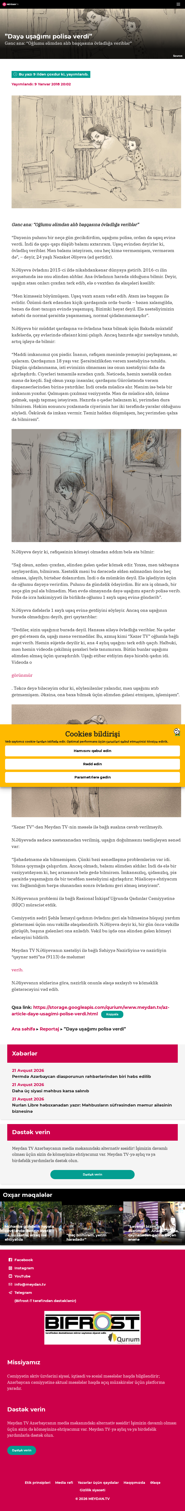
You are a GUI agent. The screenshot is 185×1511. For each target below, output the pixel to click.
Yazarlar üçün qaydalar (98, 1482)
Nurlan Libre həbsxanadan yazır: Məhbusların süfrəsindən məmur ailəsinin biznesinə (92, 1108)
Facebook (23, 1260)
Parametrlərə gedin (92, 777)
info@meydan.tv (30, 1284)
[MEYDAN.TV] (10, 4)
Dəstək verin (92, 1174)
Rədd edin (92, 764)
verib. (17, 970)
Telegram (23, 1292)
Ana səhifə (23, 1029)
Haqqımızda (134, 1482)
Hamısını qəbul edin (92, 750)
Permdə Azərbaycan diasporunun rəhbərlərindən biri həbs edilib (81, 1076)
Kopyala (112, 1013)
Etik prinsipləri (37, 1482)
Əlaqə (155, 1482)
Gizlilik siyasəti (92, 1490)
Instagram (24, 1268)
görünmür (22, 675)
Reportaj (49, 1029)
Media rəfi (64, 1482)
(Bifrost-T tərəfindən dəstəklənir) (45, 1300)
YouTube (22, 1276)
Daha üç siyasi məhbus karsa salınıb (50, 1090)
